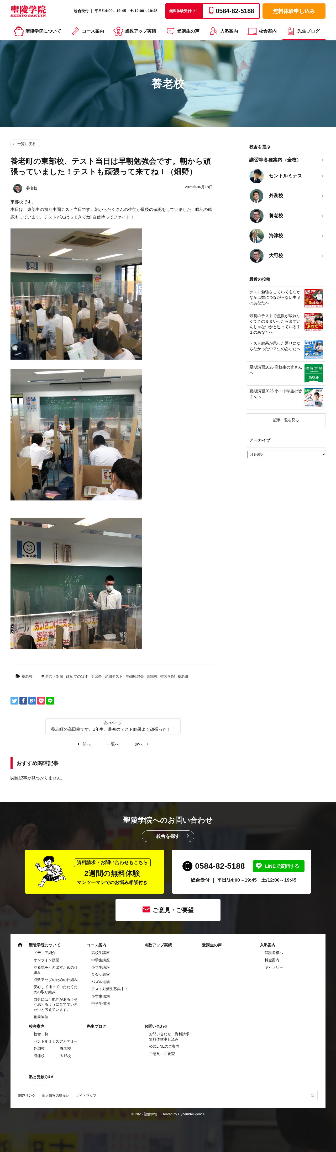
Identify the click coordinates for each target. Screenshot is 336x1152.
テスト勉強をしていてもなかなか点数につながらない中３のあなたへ (275, 297)
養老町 (182, 676)
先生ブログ (308, 31)
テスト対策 (54, 676)
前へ (86, 744)
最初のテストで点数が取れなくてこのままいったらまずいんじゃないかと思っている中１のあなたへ (275, 323)
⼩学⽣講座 (100, 967)
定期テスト (113, 676)
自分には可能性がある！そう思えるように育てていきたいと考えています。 (56, 1004)
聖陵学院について (43, 31)
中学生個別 (100, 1003)
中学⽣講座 (100, 960)
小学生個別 (100, 996)
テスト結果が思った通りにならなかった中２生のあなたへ (275, 346)
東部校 (152, 676)
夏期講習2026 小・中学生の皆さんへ (275, 394)
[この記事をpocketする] (41, 701)
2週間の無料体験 (112, 872)
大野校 (65, 1056)
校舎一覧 (41, 1034)
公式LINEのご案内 (164, 1046)
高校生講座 (100, 953)
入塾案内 (229, 31)
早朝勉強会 (134, 676)
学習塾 (96, 676)
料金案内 (272, 960)
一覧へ (113, 744)
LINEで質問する (282, 866)
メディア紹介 (45, 953)
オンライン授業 (46, 960)
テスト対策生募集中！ (109, 989)
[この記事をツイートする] (14, 701)
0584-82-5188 (220, 866)
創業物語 (41, 1017)
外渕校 (39, 1048)
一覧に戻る (26, 144)
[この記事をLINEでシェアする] (50, 701)
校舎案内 (268, 31)
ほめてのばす (77, 676)
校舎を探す (168, 836)
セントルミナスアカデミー (56, 1041)
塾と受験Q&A (41, 1077)
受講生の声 (188, 31)
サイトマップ (86, 1095)
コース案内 (93, 31)
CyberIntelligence (191, 1114)
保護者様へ (274, 953)
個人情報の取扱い (55, 1095)
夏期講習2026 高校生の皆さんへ (275, 370)
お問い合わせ (156, 1026)
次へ (139, 744)
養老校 (27, 676)
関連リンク (26, 1095)
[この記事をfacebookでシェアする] (23, 701)
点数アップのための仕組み (56, 980)
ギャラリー (274, 967)
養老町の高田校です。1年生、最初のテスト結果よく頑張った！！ (113, 729)
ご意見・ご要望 (173, 910)
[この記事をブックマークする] (32, 701)
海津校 (39, 1056)
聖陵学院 (167, 676)
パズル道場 (100, 982)
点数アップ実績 (140, 31)
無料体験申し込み (294, 11)
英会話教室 (100, 974)
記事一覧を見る (286, 420)
